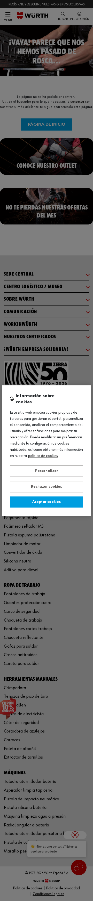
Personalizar (46, 471)
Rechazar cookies (46, 486)
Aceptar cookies (46, 502)
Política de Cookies (43, 456)
